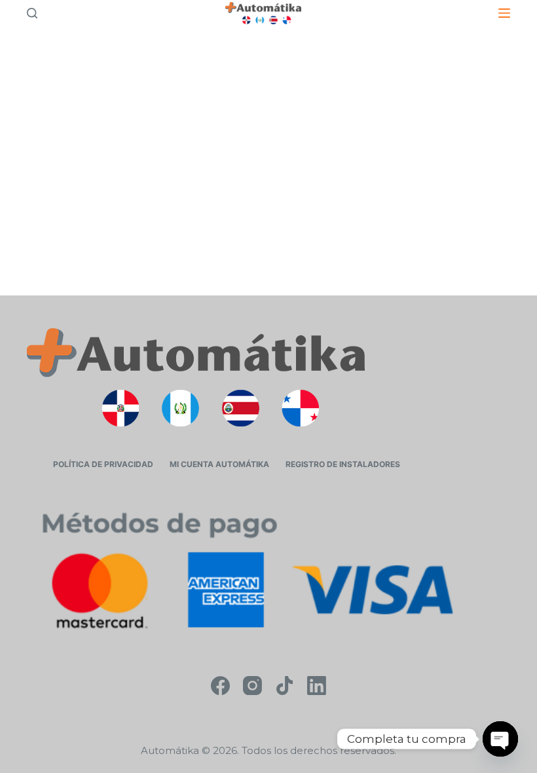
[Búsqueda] (32, 13)
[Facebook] (220, 685)
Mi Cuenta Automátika (219, 464)
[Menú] (504, 13)
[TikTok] (284, 685)
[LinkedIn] (316, 685)
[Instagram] (252, 685)
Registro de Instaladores (343, 464)
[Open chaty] (500, 739)
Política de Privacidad (103, 464)
